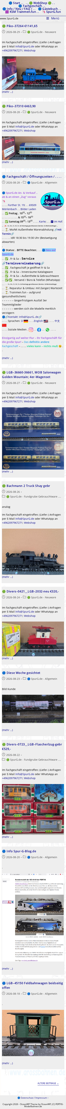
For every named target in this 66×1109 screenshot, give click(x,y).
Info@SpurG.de (24, 46)
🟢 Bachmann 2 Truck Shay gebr (26, 486)
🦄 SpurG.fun (51, 11)
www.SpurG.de (9, 18)
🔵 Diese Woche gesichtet (21, 673)
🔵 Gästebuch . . (49, 8)
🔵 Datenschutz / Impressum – (33, 1097)
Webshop (30, 50)
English (39, 321)
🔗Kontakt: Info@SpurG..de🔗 (23, 317)
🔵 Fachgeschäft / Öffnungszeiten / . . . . (31, 177)
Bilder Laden (28, 209)
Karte (42, 221)
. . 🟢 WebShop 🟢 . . (40, 2)
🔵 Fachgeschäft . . (31, 5)
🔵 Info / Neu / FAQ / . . (18, 8)
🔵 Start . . (16, 2)
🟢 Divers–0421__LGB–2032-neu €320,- (30, 591)
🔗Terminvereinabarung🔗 (23, 263)
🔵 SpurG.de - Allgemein (42, 182)
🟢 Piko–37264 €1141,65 (20, 26)
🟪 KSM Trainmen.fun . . (22, 11)
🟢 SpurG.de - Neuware (41, 32)
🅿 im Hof (56, 221)
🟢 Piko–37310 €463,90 (19, 106)
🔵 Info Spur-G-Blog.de (19, 851)
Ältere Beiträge (48, 1083)
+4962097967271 (12, 50)
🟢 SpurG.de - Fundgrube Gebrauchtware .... (33, 496)
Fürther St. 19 (16, 205)
